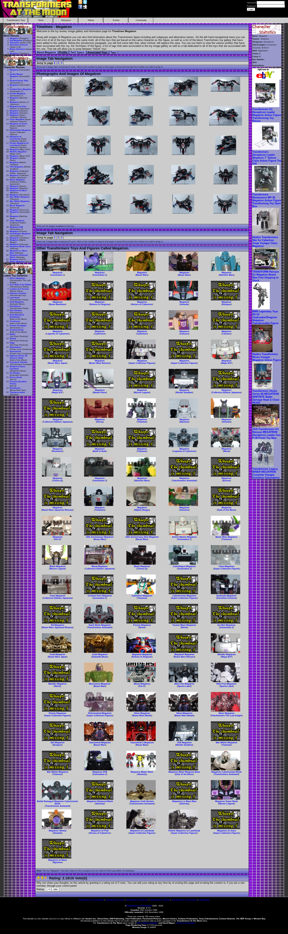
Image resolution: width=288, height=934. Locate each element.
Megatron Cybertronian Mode (226, 772)
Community (141, 20)
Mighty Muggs (142, 510)
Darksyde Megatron (226, 595)
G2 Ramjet (15, 373)
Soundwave (15, 306)
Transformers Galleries (137, 900)
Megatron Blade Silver (142, 772)
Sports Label (184, 686)
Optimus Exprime (18, 293)
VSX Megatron (184, 742)
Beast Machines (57, 304)
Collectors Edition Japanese (226, 392)
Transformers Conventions (184, 900)
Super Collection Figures (142, 363)
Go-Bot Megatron (226, 625)
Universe (184, 510)
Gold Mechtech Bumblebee (17, 316)
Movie (227, 451)
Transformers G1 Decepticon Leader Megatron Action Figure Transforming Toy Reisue (266, 115)
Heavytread (15, 351)
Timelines (100, 510)
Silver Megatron (142, 713)
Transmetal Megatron (100, 742)
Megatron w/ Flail (100, 830)
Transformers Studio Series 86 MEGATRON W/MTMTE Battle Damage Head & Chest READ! (265, 396)
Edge (12, 343)
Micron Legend (142, 392)
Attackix (226, 422)
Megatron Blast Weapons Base (184, 772)
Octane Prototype (18, 325)
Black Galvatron (17, 49)
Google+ (154, 923)
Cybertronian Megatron (184, 595)
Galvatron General (18, 45)
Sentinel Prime (17, 330)
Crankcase (15, 321)
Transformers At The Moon (91, 900)
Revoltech (57, 451)
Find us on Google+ (186, 923)
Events (116, 20)
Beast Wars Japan (57, 363)
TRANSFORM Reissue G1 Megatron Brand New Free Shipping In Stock (265, 276)
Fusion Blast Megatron (184, 625)
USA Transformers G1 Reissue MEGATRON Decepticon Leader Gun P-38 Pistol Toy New (266, 433)
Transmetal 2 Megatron (142, 742)
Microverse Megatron (99, 684)
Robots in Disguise (100, 304)
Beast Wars (142, 275)
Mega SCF (226, 363)
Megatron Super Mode (226, 801)
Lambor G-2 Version (19, 289)
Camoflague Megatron (184, 566)
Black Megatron (58, 566)
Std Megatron (57, 742)
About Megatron (47, 52)
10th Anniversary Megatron (100, 537)
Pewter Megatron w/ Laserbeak (184, 830)
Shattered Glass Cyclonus (17, 367)
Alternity (142, 774)
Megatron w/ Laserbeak (142, 830)
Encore (226, 480)
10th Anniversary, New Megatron (142, 537)
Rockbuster (15, 388)
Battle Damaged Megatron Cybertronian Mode (57, 802)
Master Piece (99, 392)
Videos (91, 20)
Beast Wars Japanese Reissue (57, 510)
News (41, 20)
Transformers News (115, 900)
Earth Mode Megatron (100, 625)
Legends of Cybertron (57, 333)
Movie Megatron (142, 684)
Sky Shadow (16, 310)
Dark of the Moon (226, 510)
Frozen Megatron (142, 625)
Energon (226, 304)
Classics (184, 333)
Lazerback (15, 297)
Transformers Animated (184, 480)
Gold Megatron (57, 654)
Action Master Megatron (184, 537)
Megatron (57, 272)
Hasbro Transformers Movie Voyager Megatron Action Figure (266, 357)
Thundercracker (17, 392)
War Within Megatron (226, 742)
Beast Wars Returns (100, 363)
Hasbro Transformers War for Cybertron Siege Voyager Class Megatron (265, 242)
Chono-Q (57, 480)
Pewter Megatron (57, 713)
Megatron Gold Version (142, 801)
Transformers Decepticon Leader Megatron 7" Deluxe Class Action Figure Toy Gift (266, 157)
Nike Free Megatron (184, 684)
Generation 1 (57, 275)
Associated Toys (97, 52)
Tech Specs (77, 52)
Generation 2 (99, 275)
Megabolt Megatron (142, 654)
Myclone (184, 422)
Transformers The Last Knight (226, 715)
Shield (13, 338)
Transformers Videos (160, 900)
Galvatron (14, 43)
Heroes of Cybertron (141, 304)
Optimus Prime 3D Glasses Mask (18, 357)
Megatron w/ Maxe (57, 860)
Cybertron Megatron (142, 595)
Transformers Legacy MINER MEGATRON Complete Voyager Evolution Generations (266, 473)
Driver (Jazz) (16, 377)
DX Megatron (57, 625)
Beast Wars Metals (142, 715)
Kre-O (57, 539)
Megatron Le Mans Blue (184, 801)
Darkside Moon (100, 657)
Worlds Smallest (184, 392)
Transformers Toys (16, 20)
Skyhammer (15, 347)
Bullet (12, 334)
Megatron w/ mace (226, 830)
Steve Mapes (143, 923)
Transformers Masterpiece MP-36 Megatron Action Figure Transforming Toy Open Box (266, 200)
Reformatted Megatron (99, 713)
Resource (66, 20)
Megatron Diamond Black (100, 801)
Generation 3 (99, 480)
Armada (184, 304)
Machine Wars (226, 275)
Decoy (100, 422)
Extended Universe (226, 598)
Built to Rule (99, 451)
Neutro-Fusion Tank (19, 80)
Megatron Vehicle (57, 830)
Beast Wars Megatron (226, 537)
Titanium (142, 422)
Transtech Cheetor (18, 362)
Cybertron (100, 333)
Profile (63, 52)
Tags (113, 52)
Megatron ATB (99, 772)
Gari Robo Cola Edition (21, 285)
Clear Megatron (226, 566)
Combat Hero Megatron (100, 595)
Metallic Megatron (226, 654)
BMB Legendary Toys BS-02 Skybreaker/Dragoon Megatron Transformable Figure (265, 317)
